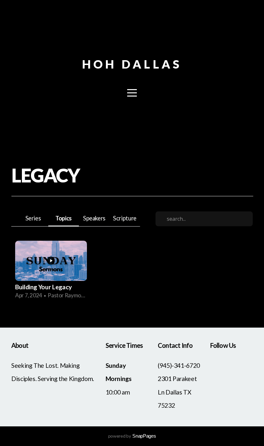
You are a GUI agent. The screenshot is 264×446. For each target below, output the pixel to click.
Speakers (94, 218)
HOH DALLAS (132, 64)
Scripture (125, 218)
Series (33, 218)
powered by (132, 436)
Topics (63, 218)
